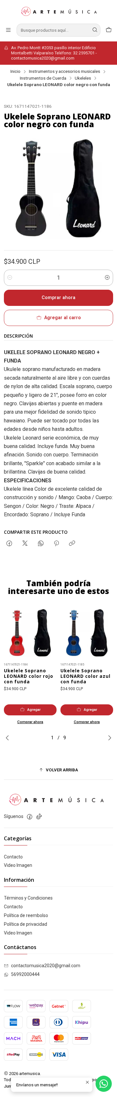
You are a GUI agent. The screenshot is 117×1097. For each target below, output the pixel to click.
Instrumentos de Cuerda (43, 78)
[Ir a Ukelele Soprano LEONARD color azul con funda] (86, 633)
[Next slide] (108, 738)
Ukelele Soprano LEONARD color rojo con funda (28, 676)
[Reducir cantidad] (9, 277)
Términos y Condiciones (28, 898)
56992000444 (25, 974)
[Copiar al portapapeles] (72, 544)
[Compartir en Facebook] (9, 544)
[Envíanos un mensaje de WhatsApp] (104, 1084)
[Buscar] (94, 30)
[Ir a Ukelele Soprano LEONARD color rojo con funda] (30, 633)
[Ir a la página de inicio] (58, 11)
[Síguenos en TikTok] (39, 816)
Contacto (13, 856)
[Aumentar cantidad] (107, 277)
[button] (58, 770)
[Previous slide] (9, 738)
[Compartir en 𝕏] (25, 544)
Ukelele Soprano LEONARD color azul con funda (85, 676)
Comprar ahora (58, 297)
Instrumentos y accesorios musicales (64, 71)
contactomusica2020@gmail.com (45, 965)
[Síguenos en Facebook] (29, 816)
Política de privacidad (25, 924)
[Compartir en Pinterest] (56, 544)
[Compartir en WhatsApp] (40, 544)
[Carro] (108, 30)
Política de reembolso (26, 915)
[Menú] (8, 30)
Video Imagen (18, 865)
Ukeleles (83, 78)
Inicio (15, 71)
